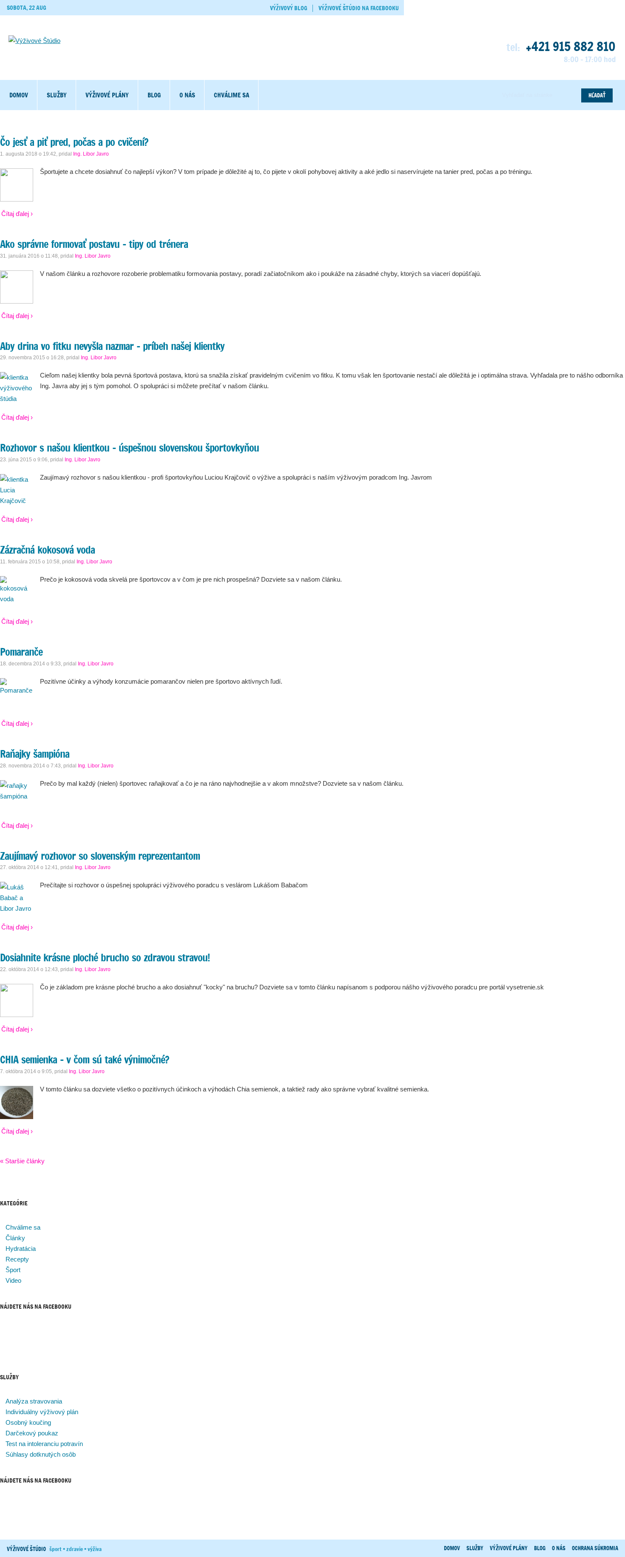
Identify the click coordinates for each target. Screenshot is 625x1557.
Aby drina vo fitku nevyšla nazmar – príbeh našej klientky (112, 346)
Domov (18, 95)
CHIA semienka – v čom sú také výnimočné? (84, 1059)
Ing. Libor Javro (91, 154)
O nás (187, 95)
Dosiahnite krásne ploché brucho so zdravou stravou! (105, 957)
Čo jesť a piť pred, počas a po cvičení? (74, 142)
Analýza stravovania (34, 1401)
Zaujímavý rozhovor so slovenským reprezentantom (100, 856)
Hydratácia (21, 1248)
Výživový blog (288, 8)
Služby (57, 95)
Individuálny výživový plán (42, 1411)
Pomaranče (21, 652)
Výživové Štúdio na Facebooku (358, 8)
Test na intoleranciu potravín (44, 1443)
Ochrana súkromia (595, 1548)
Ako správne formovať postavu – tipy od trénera (94, 244)
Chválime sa (231, 95)
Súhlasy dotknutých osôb (41, 1454)
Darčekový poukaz (32, 1433)
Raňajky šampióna (34, 754)
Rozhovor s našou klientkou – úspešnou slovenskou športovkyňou (129, 447)
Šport (13, 1269)
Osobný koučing (28, 1422)
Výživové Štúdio (26, 1549)
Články (15, 1238)
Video (13, 1280)
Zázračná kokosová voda (47, 550)
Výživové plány (107, 95)
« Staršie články (22, 1161)
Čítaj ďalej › (17, 213)
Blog (154, 95)
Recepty (17, 1259)
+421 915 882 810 (571, 46)
